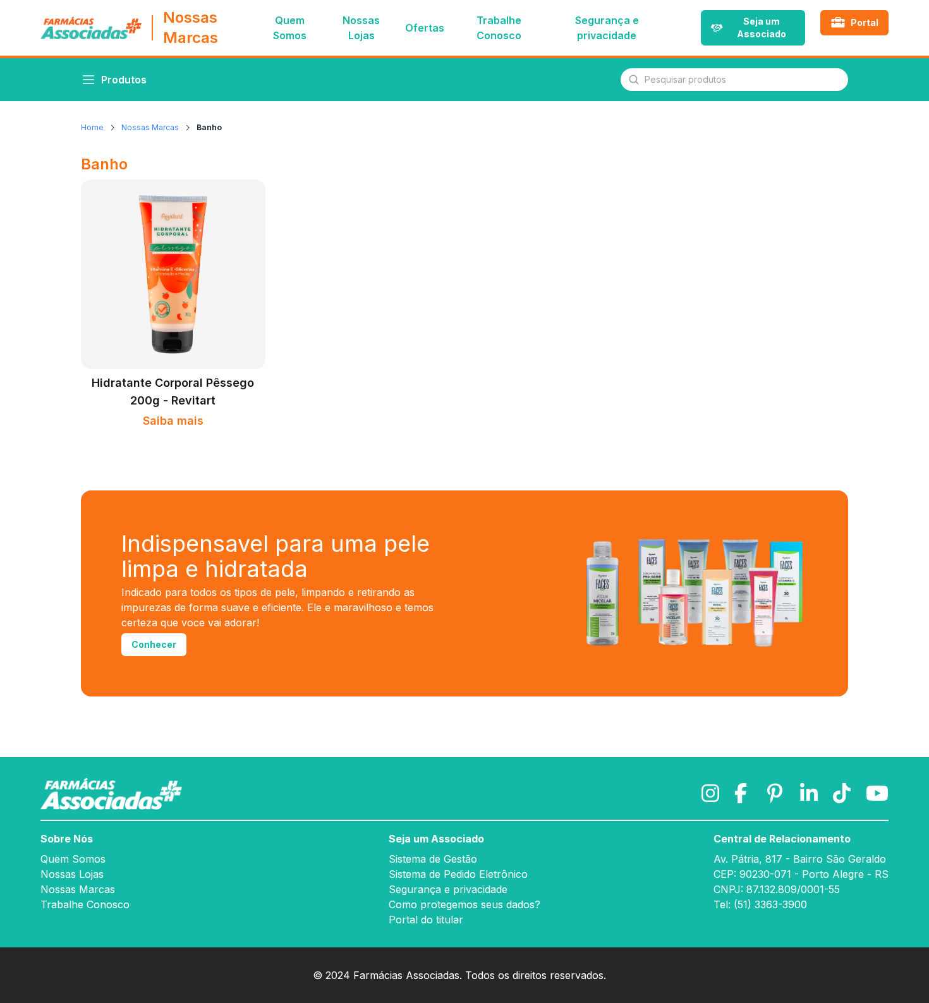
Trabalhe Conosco (85, 904)
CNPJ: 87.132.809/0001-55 (776, 889)
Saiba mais (173, 420)
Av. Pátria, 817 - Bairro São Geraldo (799, 859)
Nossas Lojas (72, 874)
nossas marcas (150, 127)
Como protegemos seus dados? (464, 904)
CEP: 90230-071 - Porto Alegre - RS (801, 874)
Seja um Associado (436, 838)
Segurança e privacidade (607, 28)
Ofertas (424, 27)
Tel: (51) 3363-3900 (760, 904)
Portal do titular (426, 919)
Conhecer (153, 644)
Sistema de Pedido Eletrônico (458, 874)
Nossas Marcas (77, 889)
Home (92, 127)
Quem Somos (73, 859)
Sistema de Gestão (433, 859)
